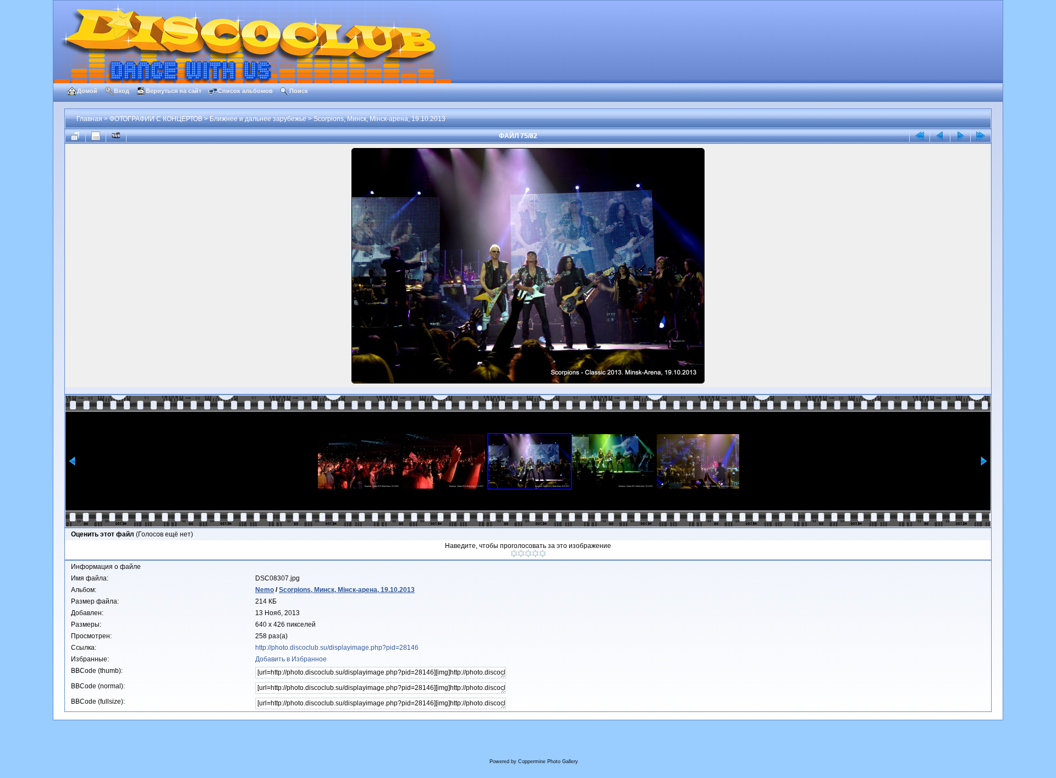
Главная (89, 119)
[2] (521, 553)
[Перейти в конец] (981, 136)
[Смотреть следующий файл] (960, 136)
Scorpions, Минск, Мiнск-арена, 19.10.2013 (380, 119)
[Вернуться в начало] (920, 136)
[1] (514, 553)
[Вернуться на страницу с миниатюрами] (75, 136)
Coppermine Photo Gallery (548, 761)
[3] (528, 553)
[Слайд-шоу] (116, 136)
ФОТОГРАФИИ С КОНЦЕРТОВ (155, 119)
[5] (542, 553)
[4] (535, 553)
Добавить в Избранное (291, 659)
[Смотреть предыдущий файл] (940, 136)
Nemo (264, 590)
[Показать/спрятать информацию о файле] (96, 136)
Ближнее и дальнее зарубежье (258, 119)
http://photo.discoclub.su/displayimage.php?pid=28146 (337, 647)
